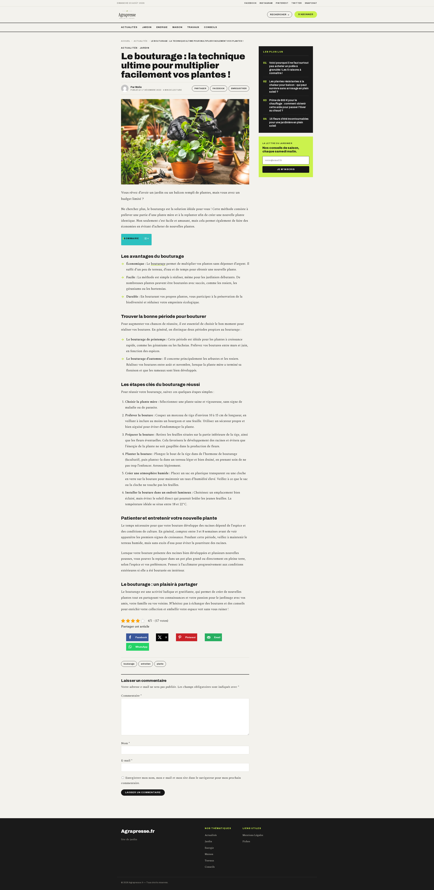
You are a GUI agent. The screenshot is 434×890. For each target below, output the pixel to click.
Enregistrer (239, 88)
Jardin (147, 27)
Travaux (193, 27)
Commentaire (131, 695)
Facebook (250, 3)
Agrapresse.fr (138, 831)
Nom (125, 743)
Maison (177, 27)
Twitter (296, 3)
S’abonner (305, 14)
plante (160, 664)
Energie (162, 27)
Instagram (266, 3)
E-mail (126, 760)
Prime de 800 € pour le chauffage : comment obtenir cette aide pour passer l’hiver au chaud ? (287, 105)
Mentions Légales (253, 835)
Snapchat (311, 3)
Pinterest (282, 3)
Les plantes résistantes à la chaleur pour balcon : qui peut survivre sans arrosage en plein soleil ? (289, 86)
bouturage (158, 263)
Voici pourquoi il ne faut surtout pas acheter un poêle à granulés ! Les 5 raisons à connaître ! (289, 68)
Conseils (210, 27)
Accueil (125, 41)
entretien (145, 664)
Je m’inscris (285, 169)
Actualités (129, 27)
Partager (200, 88)
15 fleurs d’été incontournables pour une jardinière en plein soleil (289, 122)
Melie (138, 87)
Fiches (246, 841)
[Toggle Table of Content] (144, 238)
